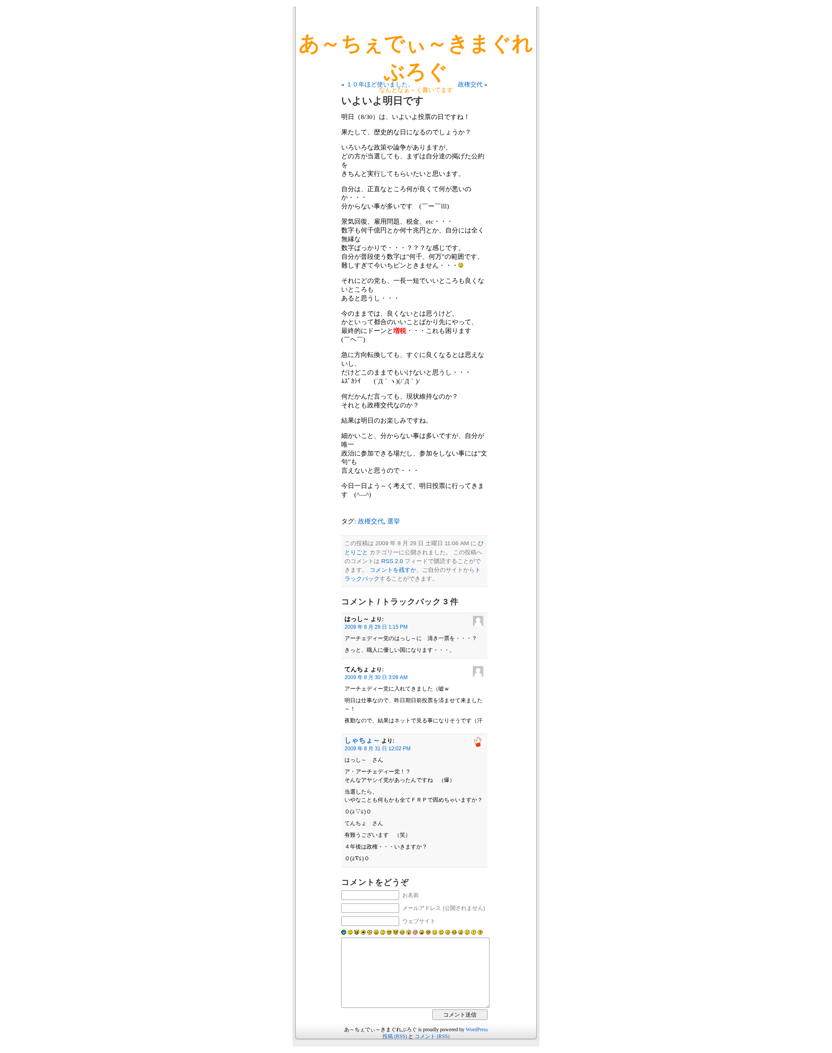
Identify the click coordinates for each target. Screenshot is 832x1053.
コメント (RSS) (432, 1036)
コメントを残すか (393, 570)
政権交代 (470, 84)
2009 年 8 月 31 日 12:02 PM (377, 748)
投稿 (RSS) (395, 1036)
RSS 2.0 (392, 561)
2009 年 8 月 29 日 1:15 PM (376, 627)
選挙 (393, 521)
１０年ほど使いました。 (380, 84)
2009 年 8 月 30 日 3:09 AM (376, 677)
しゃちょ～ (362, 740)
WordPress (477, 1029)
